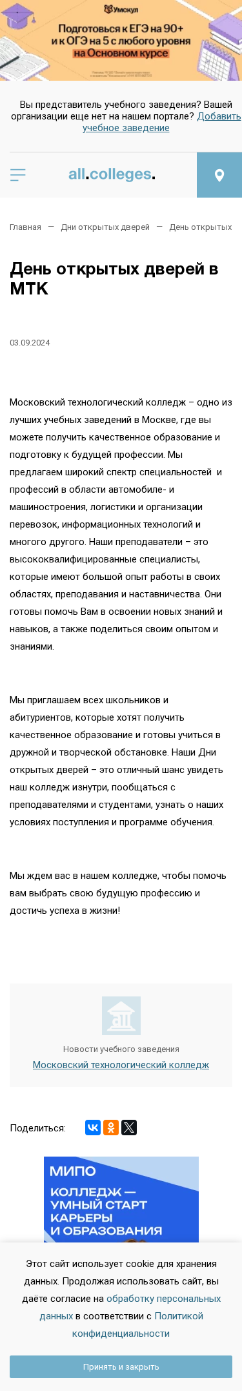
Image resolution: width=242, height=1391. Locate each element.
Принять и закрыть (121, 1367)
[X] (129, 1127)
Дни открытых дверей (105, 227)
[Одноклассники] (111, 1127)
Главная (25, 227)
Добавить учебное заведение (162, 122)
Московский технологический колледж (121, 1065)
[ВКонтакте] (93, 1127)
